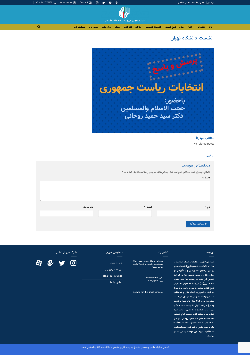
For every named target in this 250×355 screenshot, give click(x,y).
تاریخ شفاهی (170, 27)
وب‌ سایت (88, 207)
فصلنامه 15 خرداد (112, 276)
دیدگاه (206, 178)
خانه (211, 27)
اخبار (190, 27)
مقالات (138, 27)
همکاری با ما (79, 27)
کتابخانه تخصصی (153, 27)
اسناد (181, 27)
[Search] (39, 26)
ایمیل (148, 207)
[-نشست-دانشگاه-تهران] (153, 90)
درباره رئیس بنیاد (112, 269)
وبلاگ (117, 27)
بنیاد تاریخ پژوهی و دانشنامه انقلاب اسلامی (108, 347)
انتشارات (201, 27)
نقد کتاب (128, 27)
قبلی (210, 156)
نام (207, 207)
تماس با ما (93, 27)
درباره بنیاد (107, 27)
